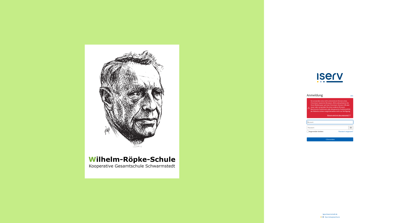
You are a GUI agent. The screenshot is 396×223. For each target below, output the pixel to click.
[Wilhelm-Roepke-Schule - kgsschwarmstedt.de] (132, 111)
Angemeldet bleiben (316, 131)
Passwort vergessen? (345, 131)
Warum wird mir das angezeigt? (338, 115)
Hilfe (351, 96)
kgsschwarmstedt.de (330, 214)
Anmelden (331, 139)
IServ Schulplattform (332, 217)
